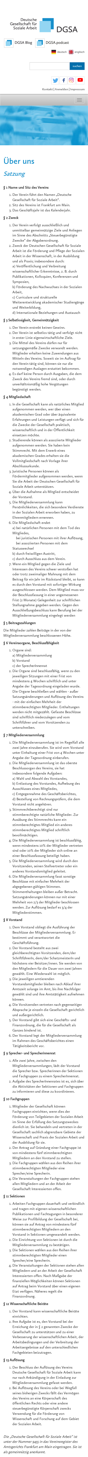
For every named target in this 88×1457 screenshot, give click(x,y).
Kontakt (47, 89)
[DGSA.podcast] (52, 43)
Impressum (77, 89)
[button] (55, 81)
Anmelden (61, 89)
